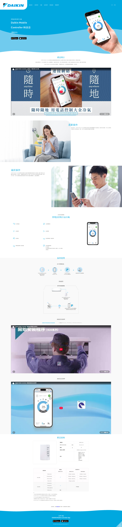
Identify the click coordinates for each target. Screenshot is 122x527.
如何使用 (46, 4)
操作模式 (36, 4)
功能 (41, 4)
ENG (112, 4)
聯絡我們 (57, 4)
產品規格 (51, 4)
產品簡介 (31, 4)
